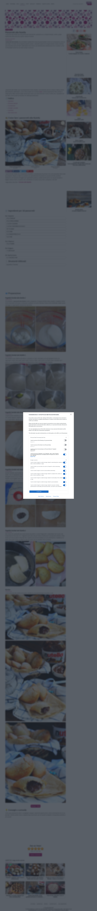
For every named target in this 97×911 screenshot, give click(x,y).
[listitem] (48, 437)
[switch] (65, 440)
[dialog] (48, 455)
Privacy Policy (56, 496)
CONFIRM (39, 491)
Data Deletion (41, 496)
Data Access (48, 496)
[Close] (71, 415)
